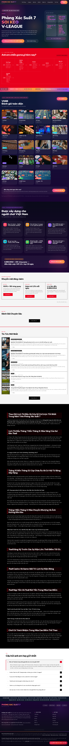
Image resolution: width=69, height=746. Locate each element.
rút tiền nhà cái (28, 699)
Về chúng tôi (55, 724)
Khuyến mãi (36, 724)
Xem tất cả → (34, 320)
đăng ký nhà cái (12, 699)
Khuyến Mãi (50, 2)
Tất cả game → (62, 98)
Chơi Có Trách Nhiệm (26, 722)
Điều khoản (21, 724)
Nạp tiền (54, 716)
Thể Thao (24, 2)
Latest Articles (13, 697)
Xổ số (35, 720)
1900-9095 (27, 741)
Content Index (6, 697)
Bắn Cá (44, 2)
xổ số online (45, 697)
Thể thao (36, 714)
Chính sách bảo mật (14, 724)
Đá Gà (34, 2)
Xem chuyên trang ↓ (31, 41)
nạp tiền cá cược (20, 699)
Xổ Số (39, 2)
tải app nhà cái (36, 699)
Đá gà (35, 718)
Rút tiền (54, 718)
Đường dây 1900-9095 (6, 724)
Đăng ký (54, 714)
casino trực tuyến (32, 697)
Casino (29, 2)
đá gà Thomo (39, 697)
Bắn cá (35, 722)
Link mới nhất (55, 722)
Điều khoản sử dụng (54, 735)
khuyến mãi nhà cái (62, 697)
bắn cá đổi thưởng (53, 697)
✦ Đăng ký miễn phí (58, 190)
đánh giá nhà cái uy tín (55, 699)
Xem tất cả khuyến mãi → (62, 301)
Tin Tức (56, 2)
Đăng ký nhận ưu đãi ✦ (56, 261)
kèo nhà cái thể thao (22, 697)
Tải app (54, 720)
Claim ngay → (8, 294)
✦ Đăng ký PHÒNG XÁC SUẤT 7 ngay (13, 41)
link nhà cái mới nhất (44, 699)
